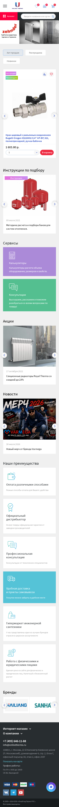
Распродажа (35, 52)
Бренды (9, 692)
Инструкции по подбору (23, 170)
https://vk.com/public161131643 (6, 792)
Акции (8, 321)
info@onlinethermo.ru (14, 744)
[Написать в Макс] (51, 787)
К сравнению (44, 74)
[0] (36, 6)
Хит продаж (13, 52)
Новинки (11, 60)
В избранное (51, 74)
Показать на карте (12, 761)
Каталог (11, 16)
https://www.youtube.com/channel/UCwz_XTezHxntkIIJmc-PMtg (21, 792)
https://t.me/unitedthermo (13, 792)
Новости (10, 393)
